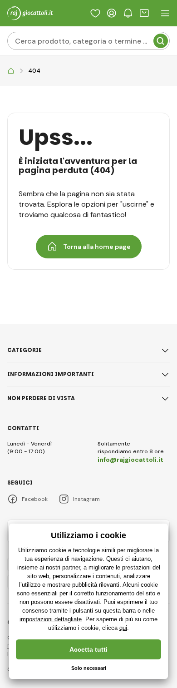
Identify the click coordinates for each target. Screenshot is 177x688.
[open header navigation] (165, 13)
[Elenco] (95, 13)
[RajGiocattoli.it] (11, 71)
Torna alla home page (97, 247)
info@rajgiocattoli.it (130, 459)
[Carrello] (144, 13)
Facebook (35, 499)
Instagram (86, 499)
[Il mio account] (111, 13)
